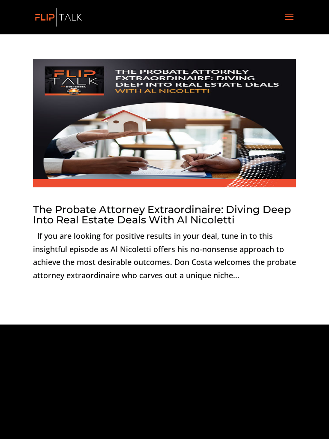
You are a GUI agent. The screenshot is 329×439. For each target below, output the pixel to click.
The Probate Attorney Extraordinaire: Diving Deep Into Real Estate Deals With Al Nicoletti (162, 214)
